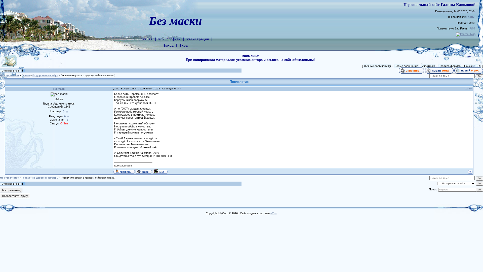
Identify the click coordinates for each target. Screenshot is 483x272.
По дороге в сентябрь (45, 75)
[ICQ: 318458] (160, 171)
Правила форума (449, 65)
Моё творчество (9, 75)
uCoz (273, 213)
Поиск (468, 65)
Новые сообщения (406, 65)
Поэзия (26, 75)
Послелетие (67, 75)
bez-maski (59, 88)
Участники (428, 65)
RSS (472, 28)
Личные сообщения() (377, 65)
